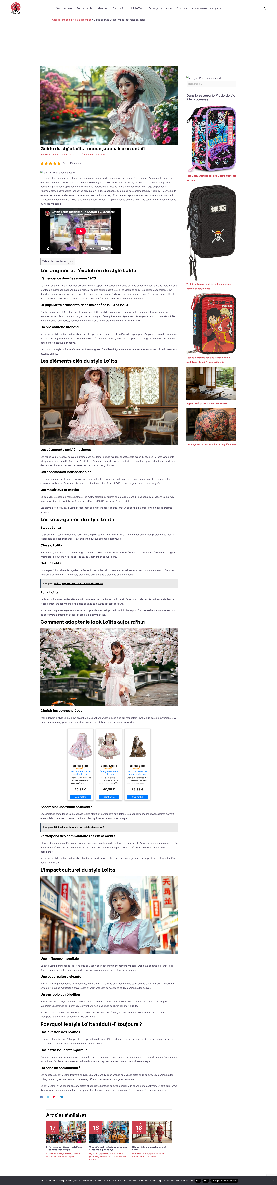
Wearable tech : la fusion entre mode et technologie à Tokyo (108, 1148)
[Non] (273, 1180)
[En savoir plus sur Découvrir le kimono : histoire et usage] (152, 1131)
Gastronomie (64, 8)
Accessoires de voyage (206, 8)
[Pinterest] (54, 1096)
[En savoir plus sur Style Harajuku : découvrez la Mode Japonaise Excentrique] (66, 1131)
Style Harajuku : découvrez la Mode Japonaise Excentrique (64, 1148)
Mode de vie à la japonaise (58, 1153)
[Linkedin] (61, 1096)
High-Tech (137, 8)
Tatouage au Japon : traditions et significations (211, 444)
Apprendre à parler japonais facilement (207, 403)
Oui (198, 1180)
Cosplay (182, 8)
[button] (265, 8)
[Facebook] (41, 1096)
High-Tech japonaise (98, 1153)
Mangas (102, 8)
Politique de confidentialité (224, 1180)
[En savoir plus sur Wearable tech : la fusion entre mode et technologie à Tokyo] (109, 1131)
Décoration (119, 8)
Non (206, 1180)
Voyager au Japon (160, 8)
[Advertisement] (138, 44)
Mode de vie (84, 8)
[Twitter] (48, 1096)
